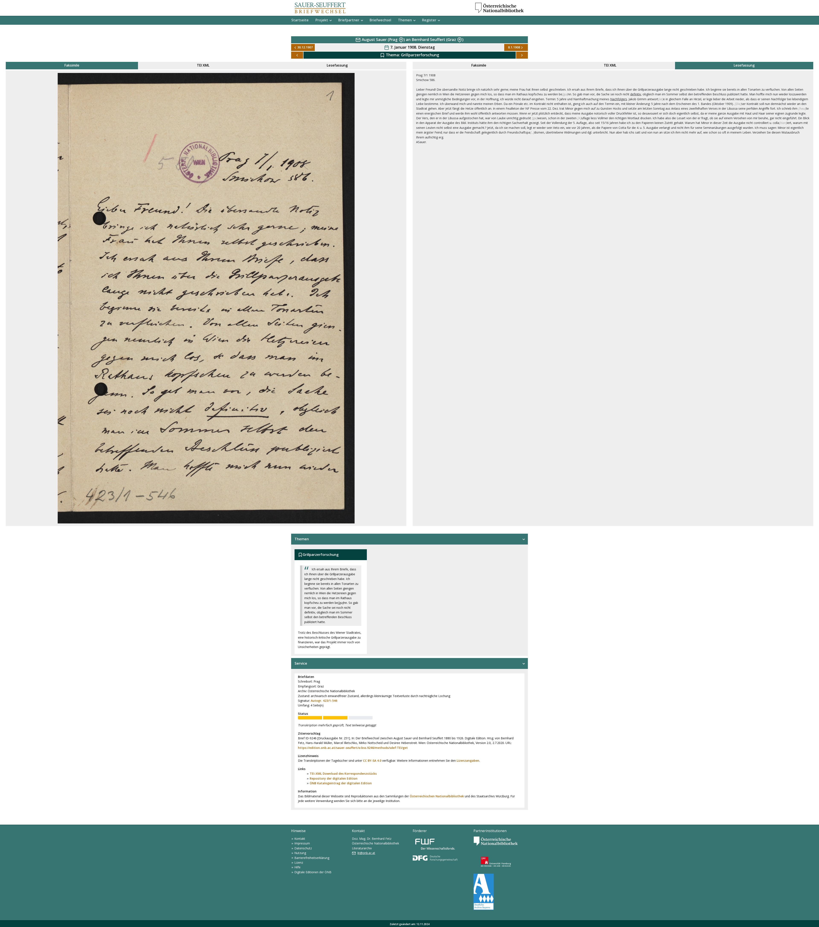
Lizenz (298, 862)
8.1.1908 (514, 47)
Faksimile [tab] (71, 65)
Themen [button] (405, 20)
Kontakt (299, 839)
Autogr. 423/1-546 (324, 701)
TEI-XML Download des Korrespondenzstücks (343, 774)
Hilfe (297, 867)
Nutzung (300, 853)
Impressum (302, 843)
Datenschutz (303, 848)
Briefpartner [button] (348, 20)
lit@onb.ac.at (366, 853)
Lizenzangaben (468, 760)
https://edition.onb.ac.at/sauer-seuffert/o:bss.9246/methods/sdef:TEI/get (353, 748)
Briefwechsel (380, 20)
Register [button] (429, 20)
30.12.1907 (305, 47)
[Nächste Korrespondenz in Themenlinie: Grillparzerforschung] (522, 55)
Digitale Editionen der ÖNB (312, 872)
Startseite (300, 20)
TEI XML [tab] (203, 65)
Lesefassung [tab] (337, 65)
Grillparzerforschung (420, 54)
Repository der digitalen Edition (333, 778)
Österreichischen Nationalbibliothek (437, 796)
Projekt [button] (321, 20)
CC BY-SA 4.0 (372, 760)
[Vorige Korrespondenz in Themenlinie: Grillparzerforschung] (297, 55)
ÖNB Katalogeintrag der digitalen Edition (341, 783)
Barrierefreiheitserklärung (311, 858)
